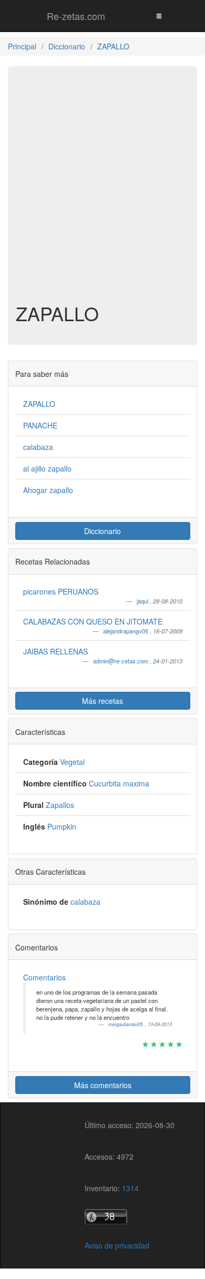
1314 (130, 1188)
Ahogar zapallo (48, 490)
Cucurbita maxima (119, 783)
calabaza (38, 447)
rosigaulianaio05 (126, 1024)
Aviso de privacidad (117, 1245)
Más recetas (102, 700)
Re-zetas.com (76, 16)
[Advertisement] (102, 189)
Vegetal (72, 761)
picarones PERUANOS (60, 591)
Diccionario (102, 531)
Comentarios (44, 977)
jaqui (143, 601)
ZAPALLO (39, 403)
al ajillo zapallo (47, 468)
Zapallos (60, 805)
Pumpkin (61, 826)
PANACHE (40, 425)
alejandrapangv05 (126, 631)
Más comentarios (102, 1085)
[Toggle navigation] (158, 16)
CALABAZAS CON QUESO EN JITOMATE (92, 621)
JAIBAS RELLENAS (55, 651)
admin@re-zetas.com (121, 661)
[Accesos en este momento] (130, 1217)
